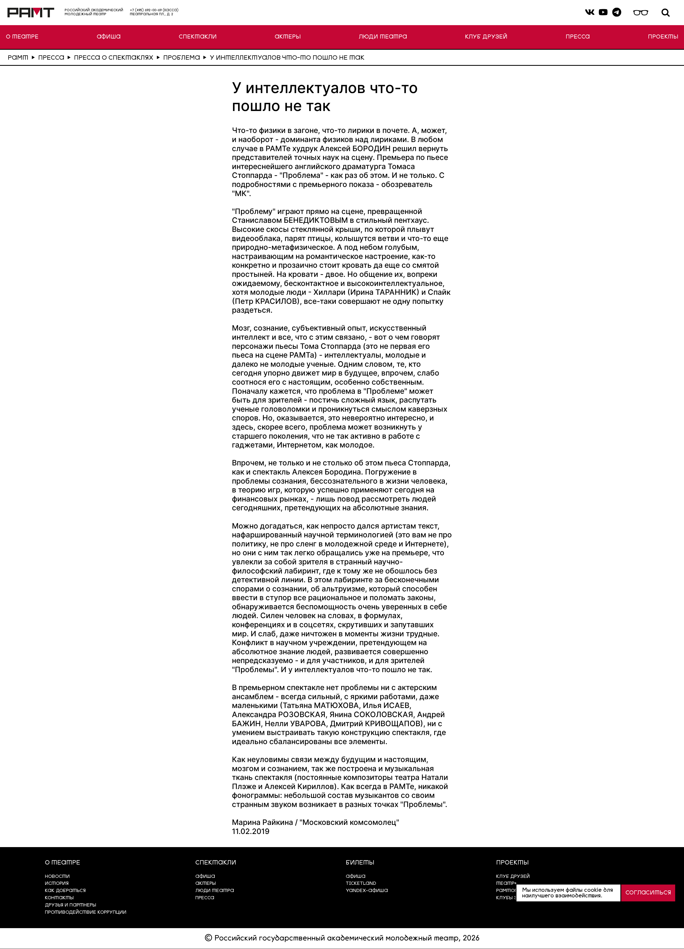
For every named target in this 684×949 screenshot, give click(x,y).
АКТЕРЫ (288, 37)
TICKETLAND (361, 883)
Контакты (59, 898)
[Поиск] (666, 12)
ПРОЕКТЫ (663, 37)
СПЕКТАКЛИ (198, 37)
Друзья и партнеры (70, 905)
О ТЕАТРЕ (22, 37)
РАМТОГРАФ (512, 891)
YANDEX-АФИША (367, 891)
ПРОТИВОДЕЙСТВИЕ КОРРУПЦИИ (85, 912)
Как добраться (65, 891)
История (57, 883)
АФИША (109, 37)
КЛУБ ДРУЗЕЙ (486, 37)
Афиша (356, 876)
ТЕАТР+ (506, 883)
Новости (57, 876)
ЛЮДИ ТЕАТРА (383, 37)
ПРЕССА (578, 37)
